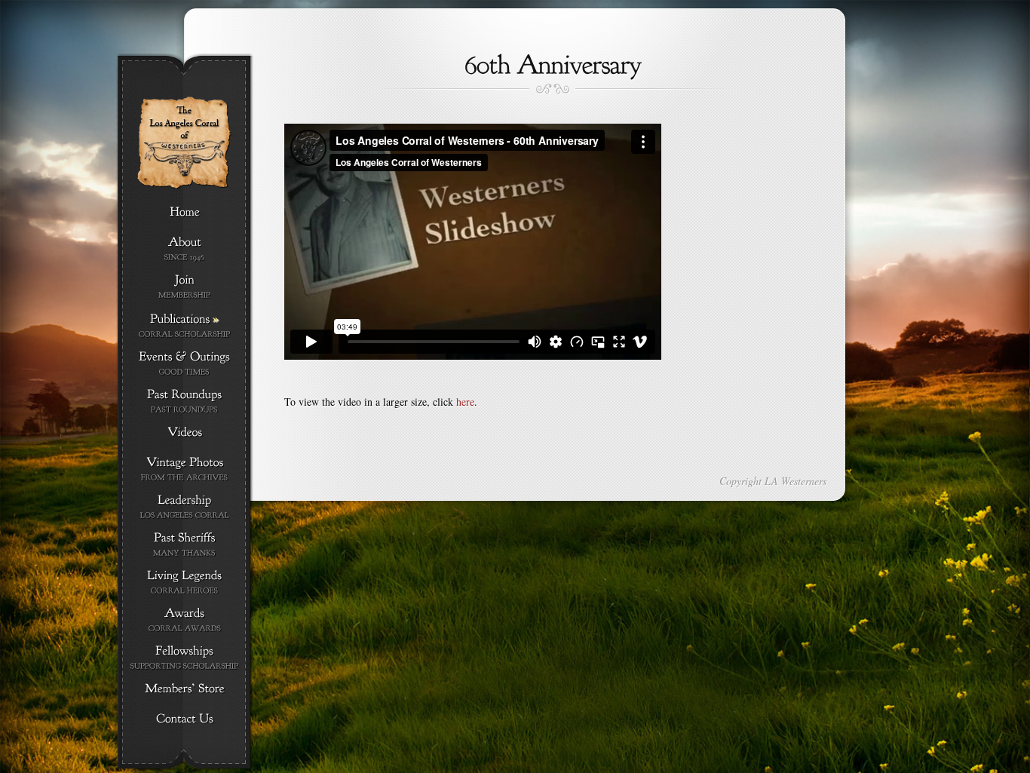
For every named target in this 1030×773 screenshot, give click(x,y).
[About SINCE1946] (184, 249)
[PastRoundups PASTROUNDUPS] (184, 401)
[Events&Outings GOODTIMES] (184, 363)
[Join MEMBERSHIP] (184, 287)
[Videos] (184, 433)
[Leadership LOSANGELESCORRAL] (184, 507)
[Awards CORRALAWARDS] (184, 620)
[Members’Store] (184, 689)
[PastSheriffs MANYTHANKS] (184, 544)
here (465, 401)
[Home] (184, 213)
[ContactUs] (184, 719)
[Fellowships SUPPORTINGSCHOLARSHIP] (184, 658)
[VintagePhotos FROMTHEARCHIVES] (184, 469)
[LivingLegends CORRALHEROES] (184, 582)
